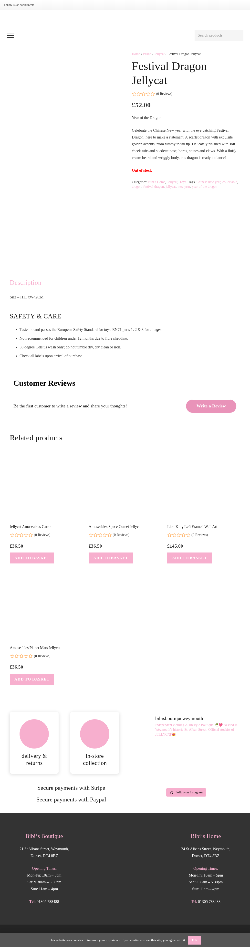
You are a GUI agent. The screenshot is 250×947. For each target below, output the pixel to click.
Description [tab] (26, 282)
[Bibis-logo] (125, 19)
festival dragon (153, 186)
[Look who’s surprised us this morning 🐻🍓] (222, 774)
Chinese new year (208, 182)
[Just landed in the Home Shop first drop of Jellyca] (222, 752)
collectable (229, 182)
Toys (182, 182)
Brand (147, 54)
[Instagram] (43, 5)
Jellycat (159, 54)
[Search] (237, 35)
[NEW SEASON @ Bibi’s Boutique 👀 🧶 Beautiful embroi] (148, 752)
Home (136, 54)
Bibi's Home (156, 182)
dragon (136, 186)
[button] (98, 35)
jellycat (171, 186)
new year (184, 186)
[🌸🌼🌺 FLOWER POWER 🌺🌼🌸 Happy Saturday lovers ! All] (185, 774)
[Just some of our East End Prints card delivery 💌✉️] (148, 774)
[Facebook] (51, 5)
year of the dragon (204, 186)
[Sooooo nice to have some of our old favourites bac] (185, 752)
